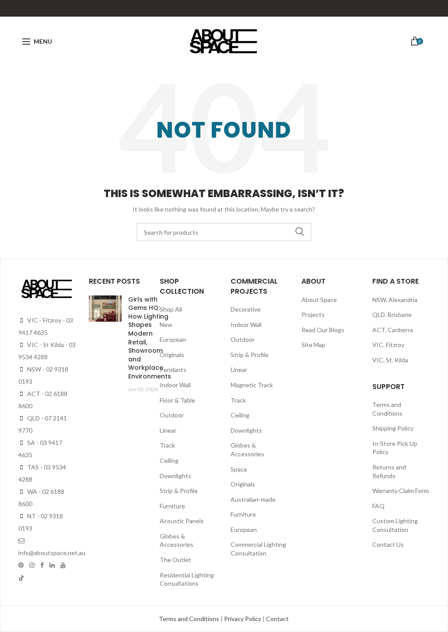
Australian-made (253, 499)
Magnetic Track (252, 385)
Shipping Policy (392, 428)
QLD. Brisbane (392, 314)
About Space (319, 299)
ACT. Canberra (392, 329)
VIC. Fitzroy (388, 344)
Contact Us (388, 544)
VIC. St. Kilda (390, 360)
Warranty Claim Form (400, 490)
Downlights (175, 475)
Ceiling (169, 460)
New (166, 324)
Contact (277, 618)
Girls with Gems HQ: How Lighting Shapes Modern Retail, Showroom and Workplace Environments (149, 338)
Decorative (246, 309)
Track (167, 445)
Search (300, 232)
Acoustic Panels (182, 520)
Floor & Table (177, 400)
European (173, 339)
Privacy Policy (243, 618)
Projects (313, 314)
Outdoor (172, 415)
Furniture (172, 506)
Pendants (173, 369)
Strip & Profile (179, 490)
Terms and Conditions (189, 618)
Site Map (313, 344)
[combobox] (224, 232)
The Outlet (175, 559)
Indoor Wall (175, 385)
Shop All (171, 309)
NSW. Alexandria (394, 299)
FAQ (378, 506)
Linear (168, 430)
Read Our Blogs (322, 329)
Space (239, 469)
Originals (172, 354)
